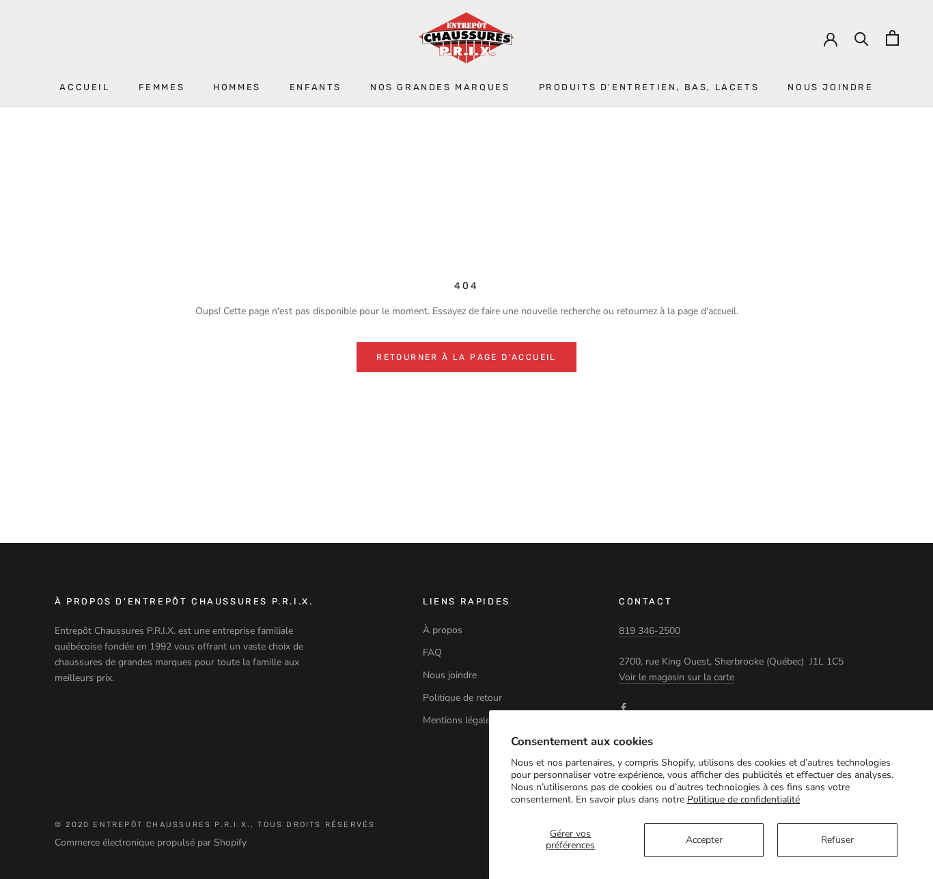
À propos (442, 630)
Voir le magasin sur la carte (676, 677)
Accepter (704, 839)
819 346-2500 (649, 630)
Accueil (84, 87)
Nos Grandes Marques (440, 87)
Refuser (837, 839)
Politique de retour (462, 697)
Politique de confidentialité (743, 799)
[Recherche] (861, 38)
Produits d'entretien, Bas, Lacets (649, 87)
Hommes (237, 87)
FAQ (432, 652)
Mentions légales (459, 720)
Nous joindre (830, 87)
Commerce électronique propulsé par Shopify (151, 842)
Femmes (162, 87)
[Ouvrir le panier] (892, 38)
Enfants (316, 87)
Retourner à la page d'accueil (466, 357)
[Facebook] (623, 706)
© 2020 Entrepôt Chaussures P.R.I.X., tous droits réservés (215, 824)
